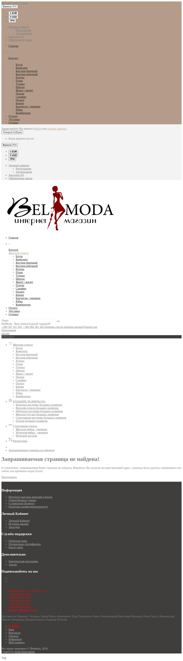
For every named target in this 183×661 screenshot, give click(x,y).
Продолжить (9, 477)
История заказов (19, 523)
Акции (13, 564)
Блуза (19, 64)
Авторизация (24, 33)
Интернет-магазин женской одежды (30, 497)
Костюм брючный (27, 71)
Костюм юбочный (27, 74)
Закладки (14, 527)
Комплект (22, 67)
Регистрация (23, 30)
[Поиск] (58, 321)
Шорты (20, 87)
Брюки (20, 103)
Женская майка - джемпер (31, 429)
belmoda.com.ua (54, 327)
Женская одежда (18, 61)
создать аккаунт (57, 128)
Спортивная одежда (25, 426)
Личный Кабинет (19, 520)
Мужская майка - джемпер (32, 432)
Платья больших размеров (32, 420)
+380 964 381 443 (33, 327)
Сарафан (21, 96)
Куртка (20, 77)
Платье (20, 93)
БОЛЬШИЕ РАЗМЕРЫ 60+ (29, 401)
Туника (20, 83)
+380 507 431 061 (11, 327)
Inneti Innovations (24, 651)
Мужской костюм (26, 435)
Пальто (20, 100)
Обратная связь (18, 540)
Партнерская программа (23, 561)
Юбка (19, 109)
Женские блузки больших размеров (37, 414)
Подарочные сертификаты (25, 544)
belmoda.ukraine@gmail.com (80, 327)
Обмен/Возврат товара (22, 500)
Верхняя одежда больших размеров (37, 407)
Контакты (15, 632)
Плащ (19, 80)
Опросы (13, 636)
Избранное (15, 639)
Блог (11, 629)
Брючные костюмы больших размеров (39, 404)
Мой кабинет (17, 642)
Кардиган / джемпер (28, 106)
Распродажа (20, 440)
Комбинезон (23, 112)
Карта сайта (16, 547)
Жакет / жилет (24, 90)
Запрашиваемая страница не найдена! (32, 450)
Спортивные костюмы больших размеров (41, 417)
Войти (37, 128)
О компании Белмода (21, 503)
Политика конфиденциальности (28, 506)
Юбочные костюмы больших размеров (39, 411)
